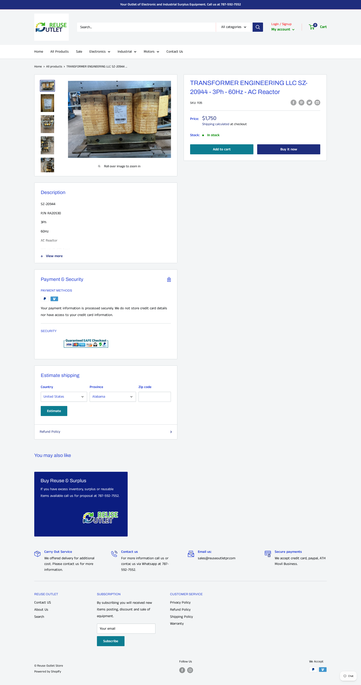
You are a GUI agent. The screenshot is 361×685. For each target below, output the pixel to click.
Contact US (42, 602)
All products (54, 66)
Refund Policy (50, 431)
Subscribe (110, 641)
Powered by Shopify (47, 671)
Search (39, 616)
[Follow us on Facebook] (182, 670)
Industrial (125, 51)
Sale (79, 51)
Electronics (97, 51)
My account (281, 29)
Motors (149, 51)
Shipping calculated (215, 124)
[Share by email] (317, 102)
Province (96, 386)
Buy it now (288, 149)
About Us (41, 609)
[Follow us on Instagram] (190, 670)
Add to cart (222, 149)
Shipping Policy (181, 616)
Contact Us (175, 51)
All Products (59, 51)
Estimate (54, 411)
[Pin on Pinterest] (301, 102)
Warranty (177, 623)
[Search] (258, 27)
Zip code (145, 386)
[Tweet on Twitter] (309, 102)
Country (47, 386)
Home (38, 51)
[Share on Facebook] (293, 102)
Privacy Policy (180, 602)
